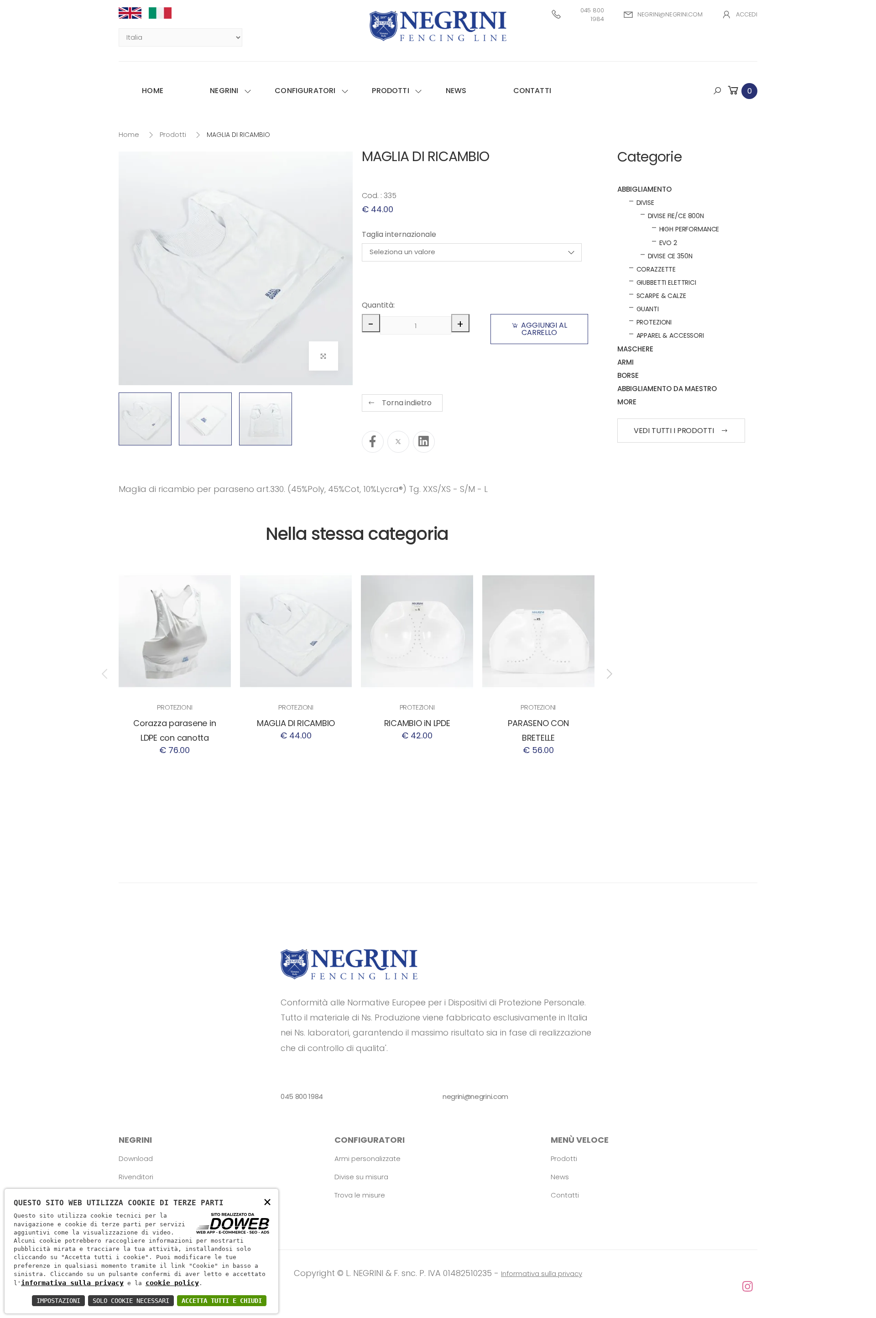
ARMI (625, 362)
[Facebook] (373, 442)
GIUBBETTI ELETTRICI (666, 282)
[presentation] (105, 674)
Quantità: (377, 305)
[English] (134, 13)
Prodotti (390, 90)
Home (152, 90)
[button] (741, 90)
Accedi (746, 14)
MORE (626, 402)
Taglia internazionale (399, 234)
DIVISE (645, 202)
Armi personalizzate (367, 1158)
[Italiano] (164, 13)
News (456, 90)
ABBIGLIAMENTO (644, 189)
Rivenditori (136, 1177)
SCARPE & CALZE (661, 295)
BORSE (628, 375)
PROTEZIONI (174, 707)
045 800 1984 (592, 15)
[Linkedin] (424, 442)
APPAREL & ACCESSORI (670, 335)
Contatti (532, 90)
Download (136, 1158)
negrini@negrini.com (670, 14)
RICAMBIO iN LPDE (417, 723)
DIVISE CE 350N (670, 256)
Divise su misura (361, 1177)
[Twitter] (398, 442)
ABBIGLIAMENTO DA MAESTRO (667, 388)
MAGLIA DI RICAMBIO (296, 723)
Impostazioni (58, 1300)
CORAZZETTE (656, 269)
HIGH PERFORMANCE (689, 229)
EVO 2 (668, 242)
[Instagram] (438, 1287)
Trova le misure (359, 1195)
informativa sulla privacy (72, 1283)
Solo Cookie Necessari (131, 1300)
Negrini (224, 90)
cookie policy (172, 1283)
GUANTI (647, 309)
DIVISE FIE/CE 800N (676, 215)
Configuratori (305, 90)
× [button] (267, 1201)
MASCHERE (635, 349)
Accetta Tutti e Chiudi (222, 1300)
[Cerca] (717, 91)
